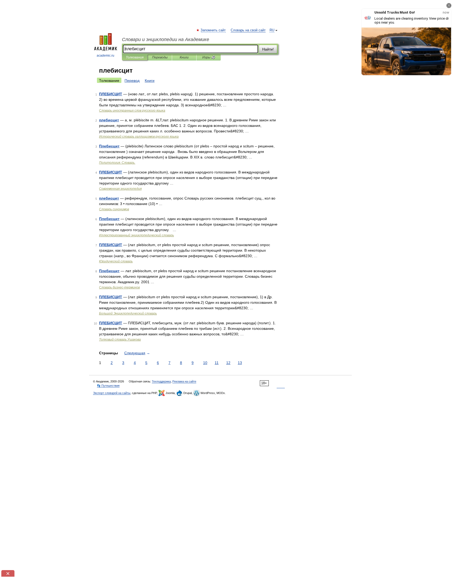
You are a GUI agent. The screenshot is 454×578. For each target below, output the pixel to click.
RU (272, 30)
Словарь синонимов (114, 209)
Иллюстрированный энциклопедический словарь (136, 235)
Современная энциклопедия (120, 189)
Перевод (132, 80)
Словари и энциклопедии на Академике (165, 39)
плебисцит (109, 120)
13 (240, 363)
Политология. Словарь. (117, 163)
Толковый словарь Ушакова (120, 339)
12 (228, 363)
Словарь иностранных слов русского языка (132, 110)
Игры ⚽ (208, 57)
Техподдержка (161, 381)
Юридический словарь (116, 261)
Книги (184, 57)
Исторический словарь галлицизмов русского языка (139, 136)
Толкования (134, 57)
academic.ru (105, 55)
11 (217, 363)
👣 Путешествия (108, 385)
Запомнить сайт (213, 30)
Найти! (268, 49)
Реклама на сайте (184, 381)
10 (205, 363)
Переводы (160, 57)
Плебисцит (109, 146)
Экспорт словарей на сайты (111, 393)
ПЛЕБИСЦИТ (110, 94)
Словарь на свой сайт (248, 30)
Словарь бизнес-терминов (119, 287)
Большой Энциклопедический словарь (128, 313)
